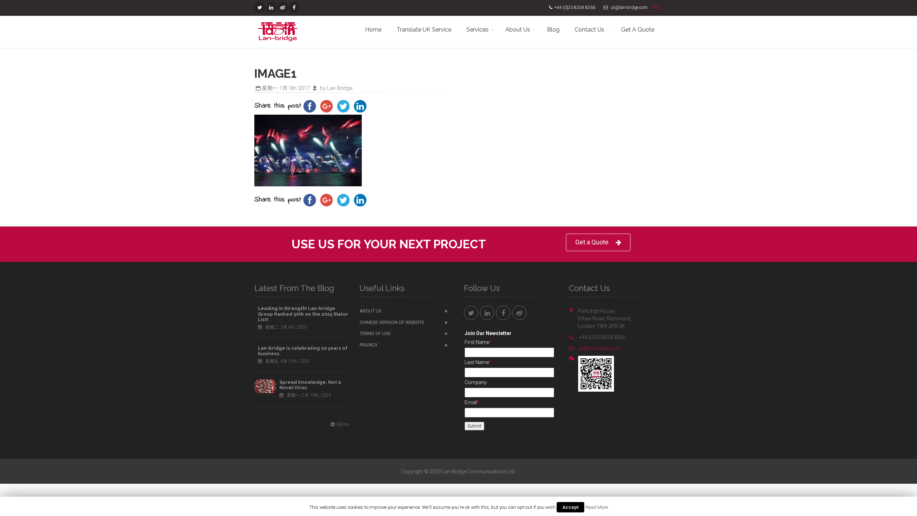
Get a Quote (592, 242)
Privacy (369, 345)
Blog (553, 29)
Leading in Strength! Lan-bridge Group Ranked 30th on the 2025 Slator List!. (303, 314)
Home (373, 29)
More (343, 424)
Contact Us (589, 29)
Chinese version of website (392, 322)
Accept (570, 507)
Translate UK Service (424, 29)
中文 (656, 7)
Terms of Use (375, 333)
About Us (517, 29)
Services (477, 29)
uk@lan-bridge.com (600, 348)
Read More (596, 507)
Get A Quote (637, 29)
